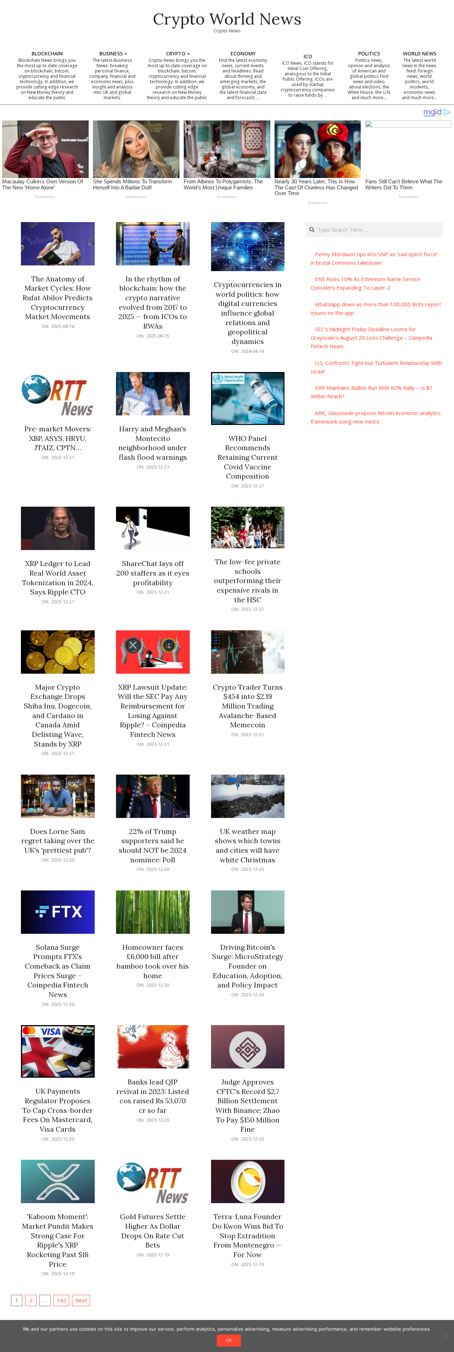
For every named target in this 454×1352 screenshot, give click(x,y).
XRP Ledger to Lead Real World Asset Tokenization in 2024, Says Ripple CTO (57, 577)
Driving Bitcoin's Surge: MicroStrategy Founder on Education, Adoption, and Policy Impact (247, 966)
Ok (229, 1340)
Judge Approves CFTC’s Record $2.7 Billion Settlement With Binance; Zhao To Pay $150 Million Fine (247, 1105)
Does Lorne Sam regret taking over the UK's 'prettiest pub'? (57, 841)
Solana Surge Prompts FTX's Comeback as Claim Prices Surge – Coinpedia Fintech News (57, 971)
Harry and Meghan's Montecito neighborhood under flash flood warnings (152, 443)
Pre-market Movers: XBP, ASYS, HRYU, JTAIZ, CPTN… (57, 438)
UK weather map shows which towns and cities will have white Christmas (248, 845)
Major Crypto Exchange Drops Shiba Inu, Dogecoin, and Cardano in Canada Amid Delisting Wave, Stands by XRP (58, 715)
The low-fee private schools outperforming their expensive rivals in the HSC (247, 580)
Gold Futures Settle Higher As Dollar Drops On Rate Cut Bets (153, 1230)
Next (81, 1300)
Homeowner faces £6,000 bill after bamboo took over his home (153, 961)
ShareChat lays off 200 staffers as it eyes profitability (152, 573)
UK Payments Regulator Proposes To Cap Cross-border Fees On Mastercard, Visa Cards (57, 1110)
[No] (445, 1336)
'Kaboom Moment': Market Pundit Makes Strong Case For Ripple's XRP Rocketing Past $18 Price (57, 1240)
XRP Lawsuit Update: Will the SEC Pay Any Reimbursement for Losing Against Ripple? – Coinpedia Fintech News (153, 711)
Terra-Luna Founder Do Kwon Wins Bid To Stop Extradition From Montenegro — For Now (247, 1235)
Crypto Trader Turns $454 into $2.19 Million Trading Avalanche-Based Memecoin (248, 706)
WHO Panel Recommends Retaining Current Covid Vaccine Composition (248, 457)
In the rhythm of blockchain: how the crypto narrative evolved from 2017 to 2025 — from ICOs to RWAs (152, 302)
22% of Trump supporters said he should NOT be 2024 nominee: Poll (153, 845)
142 (61, 1300)
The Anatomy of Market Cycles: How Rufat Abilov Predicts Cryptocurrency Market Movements (58, 297)
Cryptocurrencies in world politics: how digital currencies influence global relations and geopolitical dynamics (248, 313)
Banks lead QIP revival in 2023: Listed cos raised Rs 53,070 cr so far (152, 1096)
